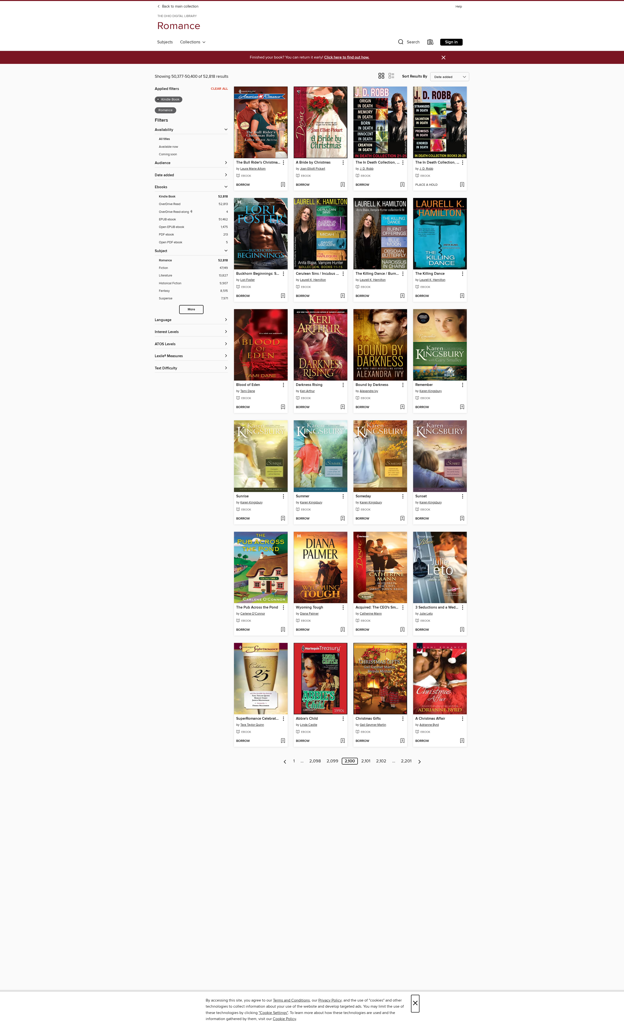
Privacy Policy (329, 1000)
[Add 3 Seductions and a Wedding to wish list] (462, 630)
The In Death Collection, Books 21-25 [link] (378, 162)
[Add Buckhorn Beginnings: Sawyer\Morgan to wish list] (283, 296)
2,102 (381, 761)
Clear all (219, 89)
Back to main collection (179, 6)
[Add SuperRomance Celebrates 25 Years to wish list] (283, 741)
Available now (168, 147)
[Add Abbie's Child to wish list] (343, 741)
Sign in (451, 42)
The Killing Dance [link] (430, 274)
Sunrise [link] (242, 496)
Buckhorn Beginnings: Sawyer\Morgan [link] (258, 274)
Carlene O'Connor (252, 614)
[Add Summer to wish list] (343, 519)
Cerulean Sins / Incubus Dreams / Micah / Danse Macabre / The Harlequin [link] (318, 274)
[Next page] (419, 761)
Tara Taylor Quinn (252, 725)
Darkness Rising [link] (309, 385)
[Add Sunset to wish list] (462, 519)
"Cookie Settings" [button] (273, 1012)
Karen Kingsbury (430, 391)
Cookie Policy (284, 1018)
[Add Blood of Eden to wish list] (283, 407)
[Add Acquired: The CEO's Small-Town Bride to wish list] (402, 630)
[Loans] (430, 43)
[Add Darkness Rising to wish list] (343, 407)
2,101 (365, 761)
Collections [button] (191, 42)
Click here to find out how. (346, 57)
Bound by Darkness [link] (372, 385)
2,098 (315, 761)
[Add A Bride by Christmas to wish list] (343, 185)
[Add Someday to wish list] (402, 519)
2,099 (332, 761)
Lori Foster (247, 280)
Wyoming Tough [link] (309, 607)
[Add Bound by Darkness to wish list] (402, 407)
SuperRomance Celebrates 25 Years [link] (258, 719)
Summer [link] (302, 496)
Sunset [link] (421, 496)
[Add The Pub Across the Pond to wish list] (283, 630)
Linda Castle (308, 725)
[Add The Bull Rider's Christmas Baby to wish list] (283, 185)
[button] (408, 43)
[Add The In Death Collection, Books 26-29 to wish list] (462, 185)
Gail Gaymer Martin (373, 725)
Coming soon (168, 154)
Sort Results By (414, 76)
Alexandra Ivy (369, 391)
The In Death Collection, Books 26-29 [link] (437, 162)
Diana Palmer (309, 614)
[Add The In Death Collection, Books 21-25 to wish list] (402, 185)
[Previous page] (285, 761)
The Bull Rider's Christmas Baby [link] (258, 162)
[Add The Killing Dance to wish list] (462, 296)
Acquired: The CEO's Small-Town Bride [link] (378, 607)
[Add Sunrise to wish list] (283, 519)
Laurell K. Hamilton (313, 280)
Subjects (165, 42)
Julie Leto (426, 614)
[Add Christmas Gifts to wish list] (402, 741)
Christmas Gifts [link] (368, 719)
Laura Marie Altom (253, 169)
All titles (164, 139)
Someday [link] (363, 496)
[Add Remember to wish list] (462, 407)
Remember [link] (424, 385)
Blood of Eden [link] (248, 385)
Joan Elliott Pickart (312, 169)
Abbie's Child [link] (307, 719)
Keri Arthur (307, 391)
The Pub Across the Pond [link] (257, 607)
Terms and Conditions (291, 1000)
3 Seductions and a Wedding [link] (437, 607)
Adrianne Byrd (429, 725)
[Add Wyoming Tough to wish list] (343, 630)
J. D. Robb (366, 169)
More (191, 309)
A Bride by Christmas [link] (313, 162)
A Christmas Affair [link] (430, 719)
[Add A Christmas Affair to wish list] (462, 741)
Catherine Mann (371, 614)
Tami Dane (247, 391)
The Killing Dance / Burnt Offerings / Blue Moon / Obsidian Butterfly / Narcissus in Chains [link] (378, 274)
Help (459, 7)
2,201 (406, 761)
